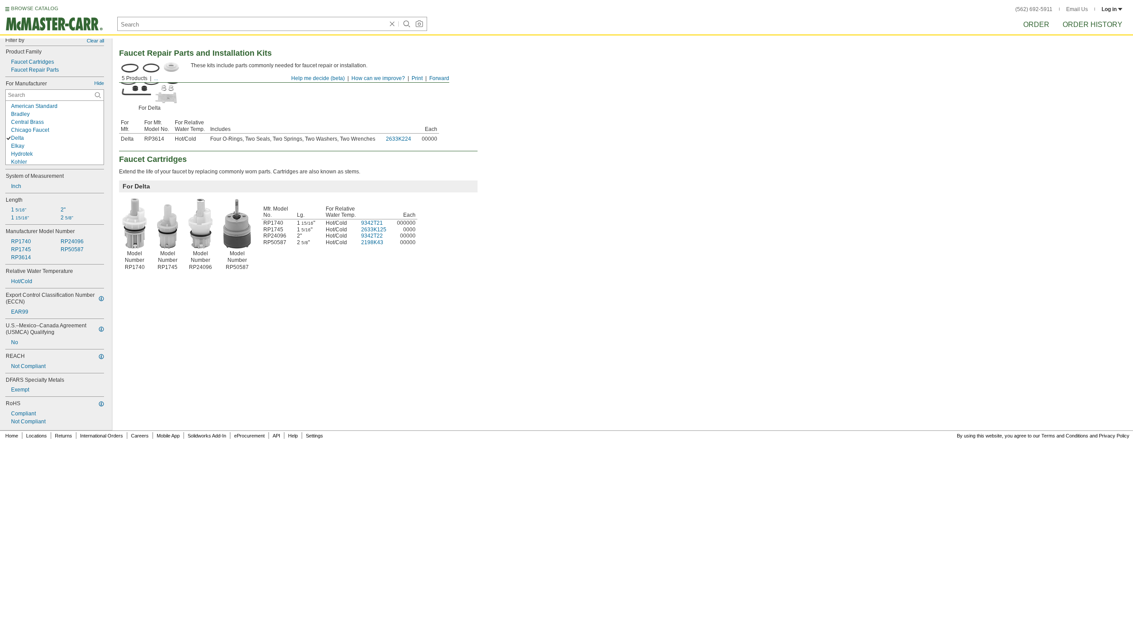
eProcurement (249, 435)
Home (11, 435)
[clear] (392, 24)
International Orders (101, 435)
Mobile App (168, 435)
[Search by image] (419, 23)
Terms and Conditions (1064, 435)
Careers (140, 435)
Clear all (95, 40)
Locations (36, 435)
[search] (97, 95)
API (276, 435)
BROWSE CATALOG (34, 8)
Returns (63, 435)
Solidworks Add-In (207, 435)
